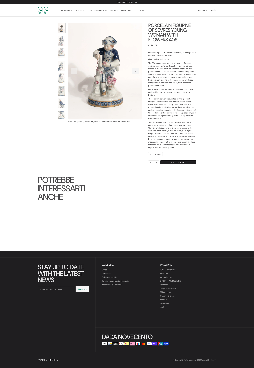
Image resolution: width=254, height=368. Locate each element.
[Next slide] (135, 71)
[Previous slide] (74, 71)
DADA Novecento (190, 360)
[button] (202, 10)
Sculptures (78, 122)
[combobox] (164, 10)
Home (70, 122)
